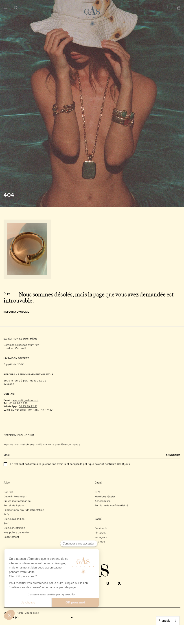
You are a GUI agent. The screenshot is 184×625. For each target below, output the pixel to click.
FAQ (6, 514)
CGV (97, 492)
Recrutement (11, 536)
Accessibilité (102, 501)
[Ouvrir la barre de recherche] (16, 8)
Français (164, 620)
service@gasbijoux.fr (25, 400)
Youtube (100, 541)
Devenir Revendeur (15, 496)
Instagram (101, 537)
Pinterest (100, 532)
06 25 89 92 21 (28, 406)
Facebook (101, 528)
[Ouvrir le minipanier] (178, 8)
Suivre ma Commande (17, 501)
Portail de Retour (14, 505)
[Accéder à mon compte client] (168, 8)
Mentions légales (105, 496)
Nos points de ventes (17, 532)
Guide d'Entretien (14, 527)
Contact (8, 492)
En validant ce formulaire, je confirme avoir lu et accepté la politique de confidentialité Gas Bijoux (70, 464)
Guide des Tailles (14, 518)
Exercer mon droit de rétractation (24, 510)
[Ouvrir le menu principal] (5, 8)
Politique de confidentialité (111, 505)
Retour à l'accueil (16, 312)
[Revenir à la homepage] (92, 16)
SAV (6, 523)
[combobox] (168, 620)
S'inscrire (173, 455)
